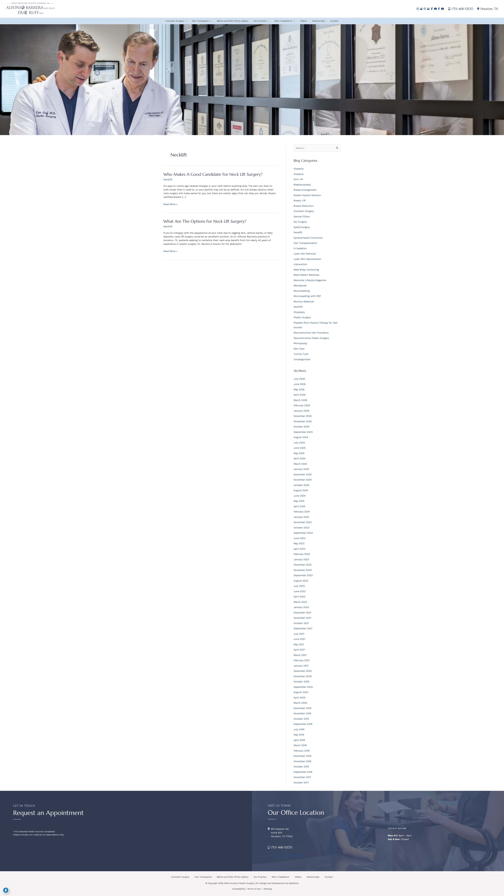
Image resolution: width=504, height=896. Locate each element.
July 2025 (299, 442)
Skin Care (299, 348)
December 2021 (302, 612)
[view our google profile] (421, 8)
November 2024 (303, 479)
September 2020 (303, 687)
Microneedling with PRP (307, 296)
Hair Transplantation (305, 243)
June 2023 (300, 538)
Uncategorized (302, 359)
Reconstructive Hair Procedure (311, 332)
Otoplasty (299, 312)
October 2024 (301, 485)
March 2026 (300, 400)
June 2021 (299, 639)
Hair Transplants (203, 877)
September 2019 (303, 724)
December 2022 (303, 564)
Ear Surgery (300, 221)
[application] (185, 21)
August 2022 (301, 580)
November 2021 (302, 617)
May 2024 (299, 501)
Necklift (167, 179)
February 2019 (301, 750)
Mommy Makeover (304, 301)
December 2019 (302, 708)
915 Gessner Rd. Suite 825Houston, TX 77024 (282, 833)
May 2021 (299, 644)
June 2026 (300, 384)
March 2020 (300, 702)
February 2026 (302, 405)
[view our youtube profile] (435, 8)
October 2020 (301, 681)
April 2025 (299, 458)
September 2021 (303, 628)
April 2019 (299, 740)
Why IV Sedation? (280, 877)
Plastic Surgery (302, 317)
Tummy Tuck (301, 354)
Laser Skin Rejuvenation (307, 259)
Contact (329, 877)
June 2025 (300, 447)
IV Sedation (300, 248)
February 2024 (302, 511)
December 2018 (302, 755)
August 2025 (301, 437)
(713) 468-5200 (462, 9)
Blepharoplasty (302, 184)
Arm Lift (298, 179)
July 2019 (299, 729)
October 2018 (301, 766)
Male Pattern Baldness (306, 274)
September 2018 (303, 771)
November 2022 (303, 570)
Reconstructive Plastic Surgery (311, 338)
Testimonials (313, 877)
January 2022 (301, 607)
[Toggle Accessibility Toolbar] (6, 890)
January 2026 (301, 410)
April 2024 (299, 506)
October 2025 (301, 426)
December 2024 (303, 474)
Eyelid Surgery (302, 227)
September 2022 (303, 575)
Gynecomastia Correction (308, 237)
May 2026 (299, 389)
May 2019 (299, 734)
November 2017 (302, 777)
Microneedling (302, 290)
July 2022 (299, 586)
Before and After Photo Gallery (232, 877)
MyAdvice (294, 883)
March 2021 (300, 655)
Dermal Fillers (302, 216)
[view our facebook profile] (432, 8)
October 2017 (301, 782)
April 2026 (299, 394)
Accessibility (238, 889)
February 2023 (302, 554)
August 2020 (301, 692)
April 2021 (299, 649)
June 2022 (300, 591)
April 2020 (299, 697)
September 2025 (303, 432)
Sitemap (267, 889)
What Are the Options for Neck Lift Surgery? (204, 221)
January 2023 (301, 559)
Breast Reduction (303, 205)
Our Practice (260, 877)
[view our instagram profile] (417, 8)
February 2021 (301, 660)
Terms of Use (254, 889)
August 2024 (301, 490)
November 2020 (303, 676)
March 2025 (300, 463)
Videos (298, 877)
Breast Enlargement (305, 189)
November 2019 (302, 713)
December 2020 (303, 671)
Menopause (300, 285)
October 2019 (301, 718)
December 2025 (303, 416)
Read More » (170, 204)
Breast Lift (300, 200)
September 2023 (303, 532)
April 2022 (299, 596)
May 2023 (299, 543)
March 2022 (300, 602)
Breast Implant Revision (307, 195)
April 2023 (299, 548)
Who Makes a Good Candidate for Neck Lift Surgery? (212, 174)
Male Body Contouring (306, 269)
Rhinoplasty (300, 343)
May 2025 (299, 453)
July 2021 (299, 633)
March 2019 (300, 745)
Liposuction (300, 264)
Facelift (298, 232)
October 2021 (301, 623)
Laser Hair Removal (305, 253)
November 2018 (302, 761)
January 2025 (301, 469)
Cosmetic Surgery (304, 211)
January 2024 (301, 517)
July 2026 (299, 378)
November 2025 (303, 421)
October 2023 (301, 527)
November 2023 (303, 522)
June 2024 (300, 495)
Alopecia (298, 168)
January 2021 (301, 665)
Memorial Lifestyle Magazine (310, 280)
